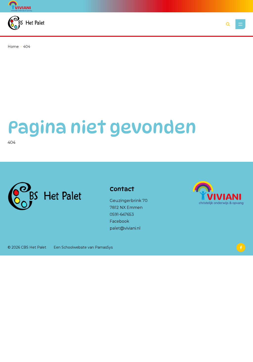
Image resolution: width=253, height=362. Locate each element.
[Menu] (240, 24)
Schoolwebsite (74, 247)
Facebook (119, 221)
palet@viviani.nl (125, 228)
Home (13, 46)
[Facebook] (240, 247)
